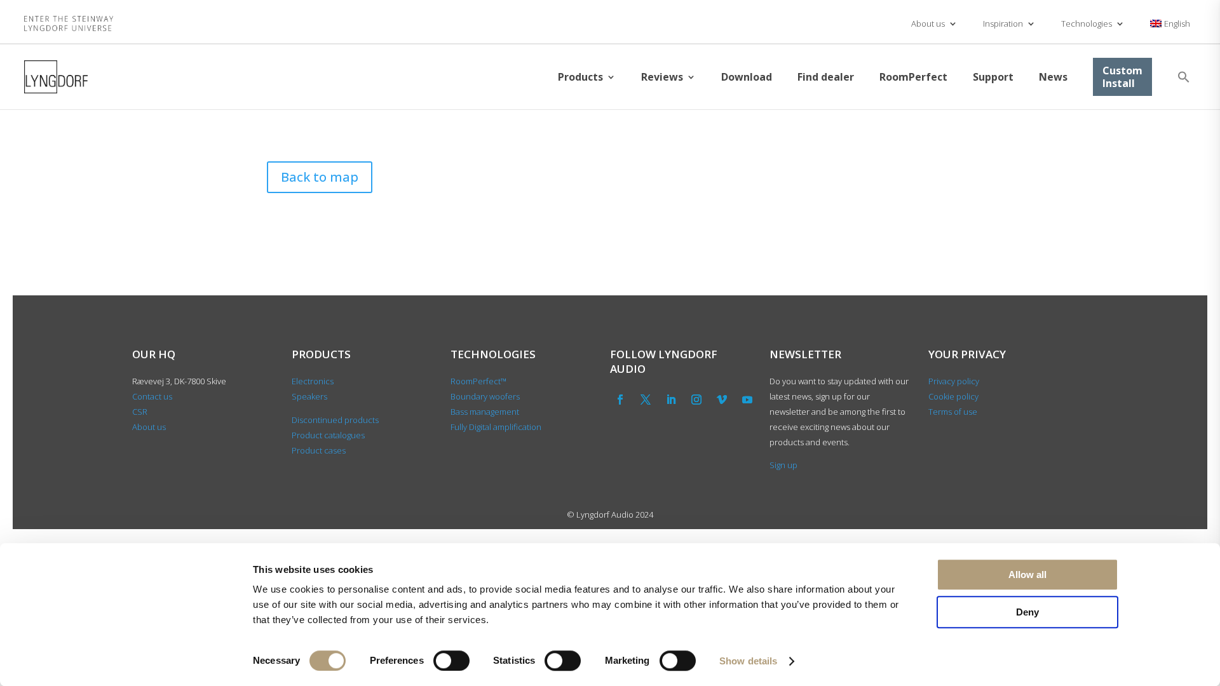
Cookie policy (953, 396)
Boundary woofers (485, 396)
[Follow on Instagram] (696, 399)
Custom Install (1122, 77)
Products (580, 77)
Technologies (1086, 23)
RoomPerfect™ (478, 381)
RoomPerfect (913, 77)
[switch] (451, 660)
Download (746, 77)
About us (928, 23)
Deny (1027, 612)
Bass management (485, 411)
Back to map (319, 176)
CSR (139, 411)
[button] (1183, 77)
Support (993, 77)
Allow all (1027, 574)
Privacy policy (953, 381)
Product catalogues (328, 435)
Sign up (783, 465)
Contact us (152, 396)
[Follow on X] (645, 399)
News (1053, 77)
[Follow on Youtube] (747, 399)
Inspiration (1003, 23)
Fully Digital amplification (496, 427)
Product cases (319, 450)
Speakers (309, 396)
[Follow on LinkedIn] (671, 399)
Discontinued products (335, 420)
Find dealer (825, 77)
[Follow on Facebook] (620, 399)
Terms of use (952, 411)
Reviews (662, 77)
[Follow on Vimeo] (722, 399)
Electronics (313, 381)
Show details (748, 661)
